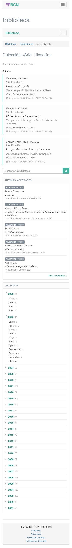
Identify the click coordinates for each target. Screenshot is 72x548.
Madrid (14, 198)
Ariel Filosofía (13, 81)
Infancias (9, 194)
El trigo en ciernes (14, 249)
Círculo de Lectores (29, 252)
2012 (11, 441)
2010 (11, 453)
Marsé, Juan (12, 228)
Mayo (11, 337)
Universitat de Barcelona (33, 218)
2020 (11, 392)
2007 (11, 471)
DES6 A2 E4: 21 (43, 98)
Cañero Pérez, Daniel (17, 208)
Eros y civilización (18, 86)
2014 (11, 428)
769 (22, 161)
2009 (11, 459)
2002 (11, 502)
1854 (22, 98)
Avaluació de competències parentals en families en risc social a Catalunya (35, 213)
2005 (11, 483)
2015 (11, 422)
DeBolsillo (27, 235)
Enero (12, 321)
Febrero (12, 325)
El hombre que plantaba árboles (21, 266)
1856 (22, 131)
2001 (11, 508)
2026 (11, 293)
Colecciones (26, 44)
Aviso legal (36, 533)
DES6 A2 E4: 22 (43, 131)
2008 (11, 465)
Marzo (12, 298)
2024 (11, 367)
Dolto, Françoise (14, 191)
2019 (11, 398)
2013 (11, 435)
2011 (11, 447)
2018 (11, 404)
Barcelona (18, 94)
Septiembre (14, 349)
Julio (11, 310)
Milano (14, 269)
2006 (11, 477)
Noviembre (14, 357)
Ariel (26, 94)
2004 (11, 489)
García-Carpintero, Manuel (22, 141)
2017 (11, 410)
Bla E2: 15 (39, 161)
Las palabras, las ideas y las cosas (28, 149)
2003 (11, 495)
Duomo (22, 269)
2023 (11, 374)
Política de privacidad (36, 540)
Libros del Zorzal (27, 198)
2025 (11, 317)
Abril (11, 302)
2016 (11, 416)
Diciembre (14, 361)
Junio (11, 306)
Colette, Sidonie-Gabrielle (20, 245)
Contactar (36, 530)
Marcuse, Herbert (17, 78)
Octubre (13, 353)
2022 (11, 380)
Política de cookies (36, 537)
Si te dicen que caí (14, 232)
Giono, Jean (11, 262)
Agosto (12, 345)
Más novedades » (58, 275)
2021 (11, 386)
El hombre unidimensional (22, 116)
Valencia (15, 252)
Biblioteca (12, 32)
